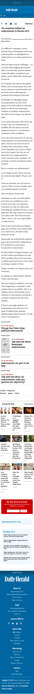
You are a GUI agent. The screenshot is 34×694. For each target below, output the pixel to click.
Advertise (17, 654)
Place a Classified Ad (17, 657)
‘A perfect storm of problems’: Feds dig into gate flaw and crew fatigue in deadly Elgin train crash (17, 547)
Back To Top (18, 572)
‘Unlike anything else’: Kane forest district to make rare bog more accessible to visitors (16, 553)
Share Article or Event (17, 641)
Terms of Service (17, 600)
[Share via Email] (12, 23)
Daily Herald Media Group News (17, 594)
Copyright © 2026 (7, 680)
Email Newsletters (17, 674)
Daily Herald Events (17, 591)
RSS (17, 671)
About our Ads (17, 652)
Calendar (17, 638)
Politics (17, 393)
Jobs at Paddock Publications (17, 611)
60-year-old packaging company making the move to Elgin (16, 541)
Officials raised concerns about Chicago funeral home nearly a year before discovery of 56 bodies (17, 559)
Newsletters (17, 643)
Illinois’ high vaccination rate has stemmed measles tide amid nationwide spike (15, 535)
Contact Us (17, 614)
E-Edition (18, 632)
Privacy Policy (17, 597)
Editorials (3, 393)
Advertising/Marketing (17, 608)
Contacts (17, 660)
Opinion (29, 23)
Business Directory (17, 663)
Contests (17, 635)
